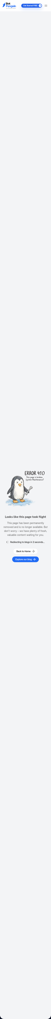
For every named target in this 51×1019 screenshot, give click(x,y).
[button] (46, 5)
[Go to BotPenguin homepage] (9, 6)
